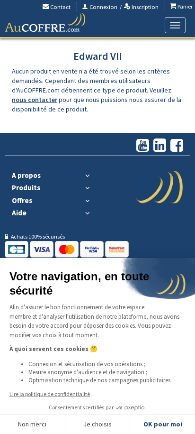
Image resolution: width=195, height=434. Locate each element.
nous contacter (34, 99)
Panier (184, 6)
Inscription (144, 6)
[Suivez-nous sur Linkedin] (159, 146)
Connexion (102, 6)
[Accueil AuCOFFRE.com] (45, 22)
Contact (60, 6)
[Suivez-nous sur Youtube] (142, 146)
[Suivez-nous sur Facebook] (176, 146)
